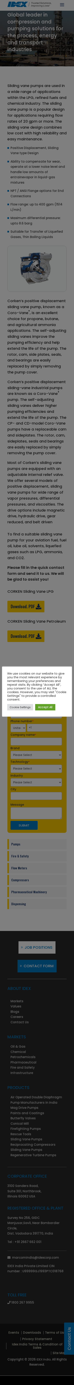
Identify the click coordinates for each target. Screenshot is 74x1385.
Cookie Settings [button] (20, 707)
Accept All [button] (45, 707)
